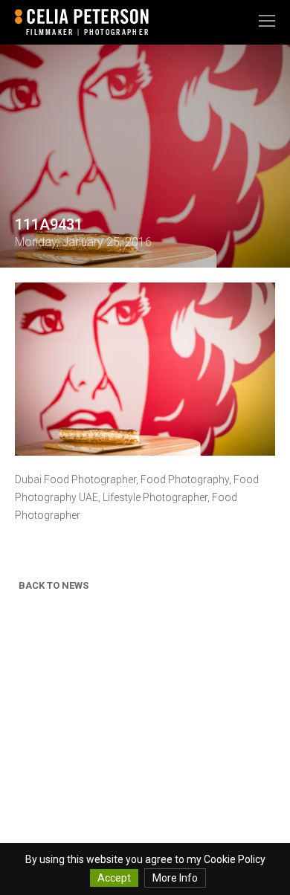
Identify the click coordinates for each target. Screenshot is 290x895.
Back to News (53, 585)
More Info (175, 878)
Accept (114, 878)
